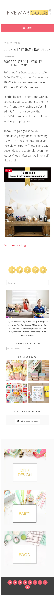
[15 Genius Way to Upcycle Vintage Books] (38, 371)
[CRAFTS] (30, 582)
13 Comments (9, 57)
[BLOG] (15, 582)
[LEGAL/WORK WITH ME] (45, 582)
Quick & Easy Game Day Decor (27, 49)
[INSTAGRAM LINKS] (27, 587)
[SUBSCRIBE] (40, 582)
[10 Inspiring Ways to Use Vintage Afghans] (16, 393)
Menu (29, 28)
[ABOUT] (20, 582)
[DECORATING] (25, 582)
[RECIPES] (35, 582)
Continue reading (16, 245)
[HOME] (9, 582)
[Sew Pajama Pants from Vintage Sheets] (16, 371)
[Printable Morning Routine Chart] (38, 393)
